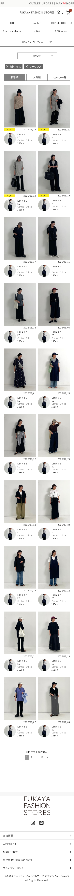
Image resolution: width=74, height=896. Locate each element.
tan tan (37, 23)
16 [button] (42, 757)
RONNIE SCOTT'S (61, 23)
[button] (47, 757)
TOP (12, 23)
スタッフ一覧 (59, 77)
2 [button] (31, 757)
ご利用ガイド (10, 843)
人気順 (37, 77)
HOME (25, 42)
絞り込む (37, 55)
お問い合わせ (10, 851)
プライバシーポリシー (14, 868)
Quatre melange (12, 31)
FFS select (61, 31)
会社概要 (8, 835)
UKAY (37, 31)
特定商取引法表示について (17, 860)
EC (18, 137)
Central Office (24, 140)
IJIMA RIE (22, 134)
